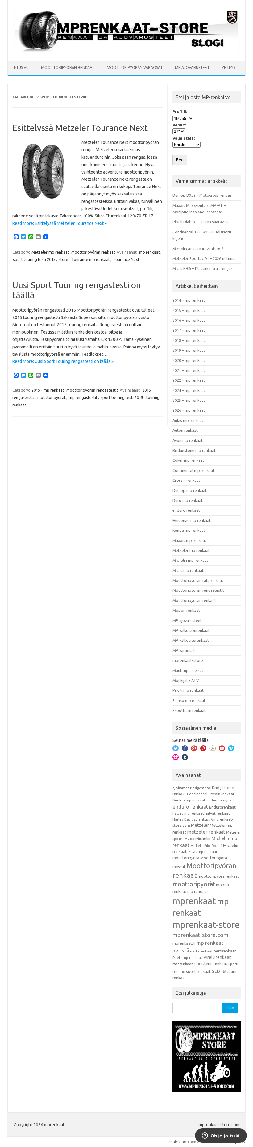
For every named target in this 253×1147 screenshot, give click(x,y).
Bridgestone (200, 788)
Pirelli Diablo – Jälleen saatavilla (200, 222)
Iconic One (177, 1142)
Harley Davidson (186, 819)
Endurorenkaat (222, 807)
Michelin (202, 838)
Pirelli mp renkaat (188, 690)
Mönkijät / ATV (185, 680)
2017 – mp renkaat (188, 330)
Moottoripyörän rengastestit (92, 390)
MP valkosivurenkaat (190, 640)
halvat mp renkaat (188, 813)
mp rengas (196, 891)
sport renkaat (198, 971)
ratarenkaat (182, 964)
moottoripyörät (51, 397)
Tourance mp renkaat (90, 259)
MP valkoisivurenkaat (191, 630)
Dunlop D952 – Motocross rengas (202, 195)
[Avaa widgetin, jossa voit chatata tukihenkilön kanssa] (221, 1136)
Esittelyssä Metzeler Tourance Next (80, 127)
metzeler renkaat (206, 831)
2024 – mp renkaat (188, 390)
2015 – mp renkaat (188, 310)
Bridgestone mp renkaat (194, 450)
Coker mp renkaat (188, 460)
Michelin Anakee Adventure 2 (197, 248)
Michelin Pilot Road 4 (206, 845)
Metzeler (200, 825)
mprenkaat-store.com (200, 935)
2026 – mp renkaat (188, 410)
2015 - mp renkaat (47, 390)
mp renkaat (149, 252)
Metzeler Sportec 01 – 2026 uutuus (203, 258)
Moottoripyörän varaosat (135, 67)
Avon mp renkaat (187, 440)
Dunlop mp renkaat (189, 490)
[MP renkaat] (126, 50)
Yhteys (228, 67)
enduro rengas (218, 800)
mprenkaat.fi (183, 943)
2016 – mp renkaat (188, 320)
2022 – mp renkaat (188, 380)
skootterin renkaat (210, 963)
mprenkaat (194, 901)
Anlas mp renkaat (187, 420)
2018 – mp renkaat (188, 340)
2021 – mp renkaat (188, 370)
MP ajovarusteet (192, 67)
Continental (197, 794)
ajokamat (180, 788)
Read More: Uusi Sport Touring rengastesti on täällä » (63, 361)
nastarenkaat (201, 951)
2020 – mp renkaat (188, 360)
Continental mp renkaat (193, 470)
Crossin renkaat (186, 480)
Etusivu (21, 67)
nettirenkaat (225, 951)
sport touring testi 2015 (34, 259)
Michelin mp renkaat (190, 560)
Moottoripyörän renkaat (67, 67)
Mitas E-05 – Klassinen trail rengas (202, 268)
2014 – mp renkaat (188, 300)
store (63, 259)
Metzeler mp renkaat (50, 252)
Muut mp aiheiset (187, 670)
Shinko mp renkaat (188, 700)
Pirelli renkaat (217, 957)
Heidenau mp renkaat (191, 520)
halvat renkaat (217, 813)
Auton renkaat (185, 430)
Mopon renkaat (186, 610)
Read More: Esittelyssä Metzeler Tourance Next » (59, 223)
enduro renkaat (186, 510)
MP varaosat (183, 650)
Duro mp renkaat (187, 500)
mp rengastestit (83, 397)
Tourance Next (126, 259)
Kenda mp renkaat (188, 530)
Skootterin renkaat (189, 710)
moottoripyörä (185, 857)
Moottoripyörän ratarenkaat (197, 580)
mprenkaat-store (187, 660)
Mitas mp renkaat (188, 570)
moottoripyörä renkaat (218, 876)
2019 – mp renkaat (188, 350)
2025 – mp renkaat (188, 400)
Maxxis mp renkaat (189, 540)
